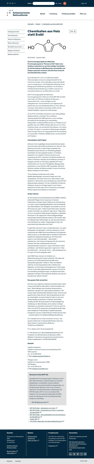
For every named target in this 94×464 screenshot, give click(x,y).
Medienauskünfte (13, 54)
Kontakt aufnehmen (12, 446)
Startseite (31, 24)
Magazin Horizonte (14, 50)
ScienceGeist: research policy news (77, 448)
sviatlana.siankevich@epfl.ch (41, 356)
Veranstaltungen (13, 35)
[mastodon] (77, 454)
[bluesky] (74, 454)
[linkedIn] (70, 454)
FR (10, 3)
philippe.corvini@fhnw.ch (40, 369)
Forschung (53, 14)
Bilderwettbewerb (13, 43)
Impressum (18, 461)
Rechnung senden (12, 448)
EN (12, 3)
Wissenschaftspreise (14, 39)
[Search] (64, 3)
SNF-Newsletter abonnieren (76, 442)
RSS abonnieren (73, 446)
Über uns (83, 14)
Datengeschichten (13, 32)
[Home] (20, 15)
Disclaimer (9, 461)
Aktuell (42, 14)
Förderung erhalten (68, 14)
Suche (30, 3)
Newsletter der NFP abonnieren (77, 444)
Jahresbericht (31, 438)
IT (15, 3)
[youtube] (85, 454)
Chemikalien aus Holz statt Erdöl (52, 24)
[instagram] (81, 454)
